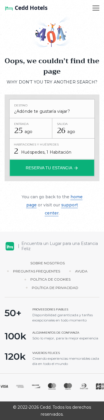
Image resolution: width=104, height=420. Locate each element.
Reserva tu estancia (49, 168)
